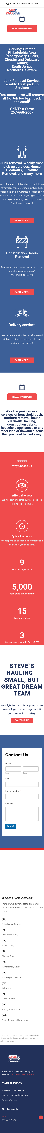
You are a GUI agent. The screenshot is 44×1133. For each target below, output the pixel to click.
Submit (10, 826)
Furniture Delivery (9, 1100)
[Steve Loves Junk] (13, 12)
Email (8, 779)
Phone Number (13, 791)
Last (25, 773)
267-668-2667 (32, 3)
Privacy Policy (28, 1074)
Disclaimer (15, 1074)
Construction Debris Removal (15, 1095)
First (7, 773)
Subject (9, 804)
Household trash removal (13, 1090)
